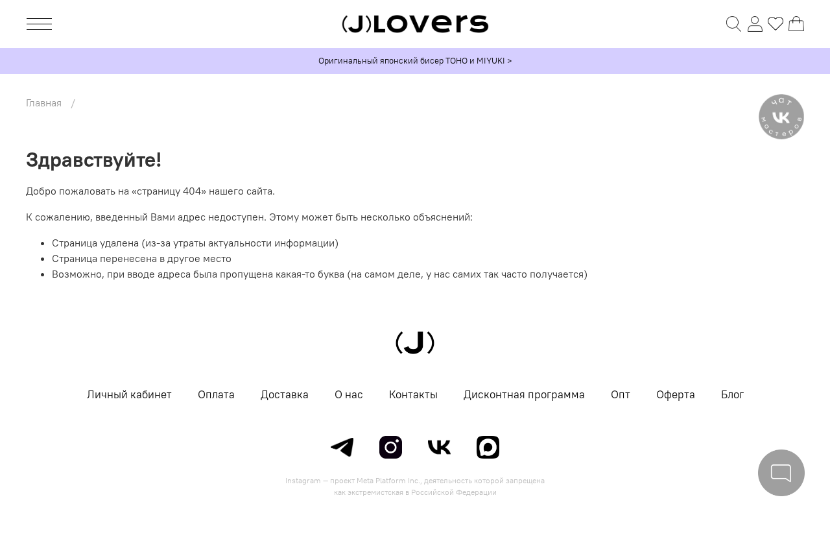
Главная (44, 102)
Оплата (216, 394)
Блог (732, 394)
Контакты (413, 394)
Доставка (285, 394)
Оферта (675, 394)
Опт (620, 394)
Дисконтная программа (524, 394)
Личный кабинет (129, 394)
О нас (349, 394)
